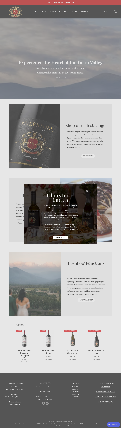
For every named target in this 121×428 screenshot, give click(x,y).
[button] (87, 190)
